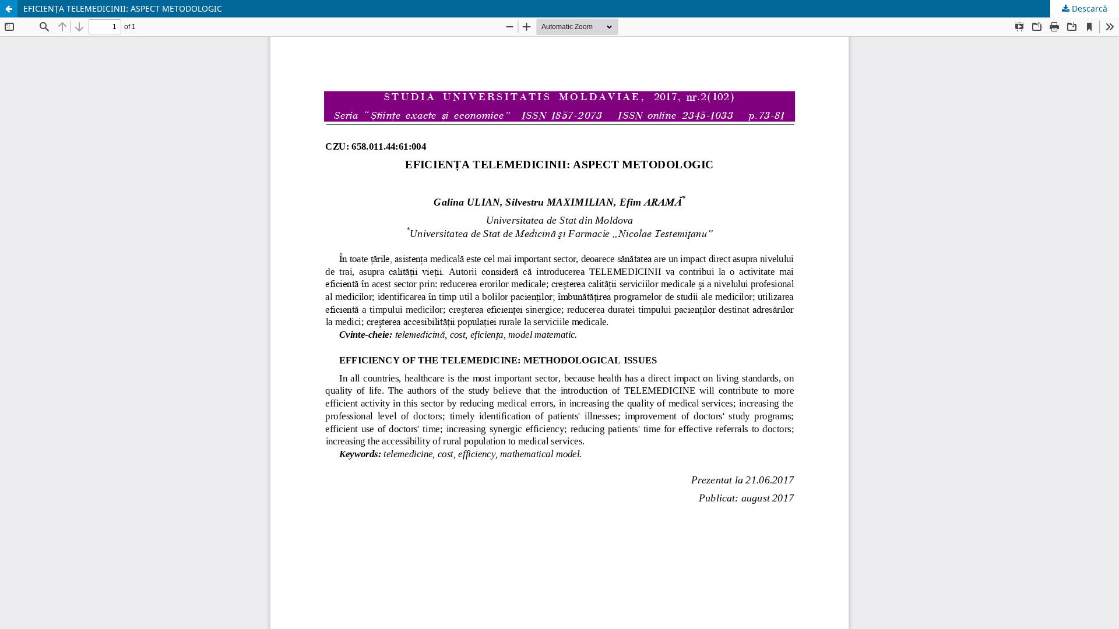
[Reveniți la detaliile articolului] (8, 8)
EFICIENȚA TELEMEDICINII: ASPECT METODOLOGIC (122, 8)
